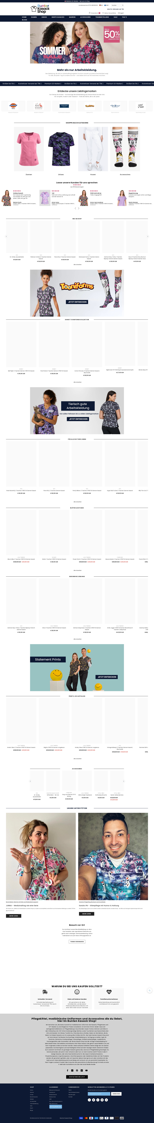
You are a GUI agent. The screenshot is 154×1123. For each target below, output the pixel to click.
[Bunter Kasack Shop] (77, 42)
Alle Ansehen (78, 264)
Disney (21, 369)
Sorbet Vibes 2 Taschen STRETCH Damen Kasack (21, 747)
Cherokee (120, 557)
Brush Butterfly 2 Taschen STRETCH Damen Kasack (21, 490)
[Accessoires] (125, 149)
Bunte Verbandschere (117, 795)
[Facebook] (67, 1070)
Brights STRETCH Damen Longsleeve (54, 747)
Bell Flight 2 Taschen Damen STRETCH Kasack (21, 371)
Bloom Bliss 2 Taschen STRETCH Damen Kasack (21, 559)
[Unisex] (61, 149)
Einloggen (121, 13)
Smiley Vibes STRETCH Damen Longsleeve (87, 747)
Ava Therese (21, 557)
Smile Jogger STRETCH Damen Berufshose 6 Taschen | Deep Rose (120, 628)
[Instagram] (72, 1070)
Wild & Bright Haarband (85, 795)
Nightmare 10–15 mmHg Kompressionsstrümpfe (119, 370)
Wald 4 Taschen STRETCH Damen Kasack (54, 559)
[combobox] (116, 5)
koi (17, 255)
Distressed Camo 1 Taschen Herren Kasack (89, 258)
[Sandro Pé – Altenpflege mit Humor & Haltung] (113, 856)
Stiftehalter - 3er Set (53, 795)
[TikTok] (81, 1070)
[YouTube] (86, 1070)
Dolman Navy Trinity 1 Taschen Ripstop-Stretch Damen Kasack (113, 258)
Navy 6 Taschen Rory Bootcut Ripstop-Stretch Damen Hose (137, 258)
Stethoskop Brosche (101, 795)
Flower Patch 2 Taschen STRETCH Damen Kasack (87, 559)
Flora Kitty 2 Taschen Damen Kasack (65, 257)
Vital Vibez (101, 793)
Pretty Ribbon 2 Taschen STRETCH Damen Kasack (87, 490)
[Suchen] (117, 5)
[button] (76, 208)
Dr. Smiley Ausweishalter (17, 257)
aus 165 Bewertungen (77, 187)
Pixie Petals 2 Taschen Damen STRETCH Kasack (54, 371)
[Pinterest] (77, 1070)
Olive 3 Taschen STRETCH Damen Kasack (54, 628)
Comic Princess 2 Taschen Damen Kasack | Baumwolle (87, 371)
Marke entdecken (13, 115)
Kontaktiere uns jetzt (77, 1077)
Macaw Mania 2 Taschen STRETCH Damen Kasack (120, 559)
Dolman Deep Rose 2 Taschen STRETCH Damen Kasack (87, 628)
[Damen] (29, 149)
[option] (17, 241)
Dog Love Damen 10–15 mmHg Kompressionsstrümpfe (69, 795)
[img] (77, 185)
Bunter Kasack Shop (53, 793)
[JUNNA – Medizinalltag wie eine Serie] (41, 856)
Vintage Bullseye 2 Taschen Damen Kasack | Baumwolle (120, 748)
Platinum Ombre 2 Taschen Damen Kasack (41, 258)
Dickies (54, 557)
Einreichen (116, 1094)
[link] (45, 999)
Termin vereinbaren (77, 941)
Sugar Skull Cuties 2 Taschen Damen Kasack (120, 490)
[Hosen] (93, 149)
